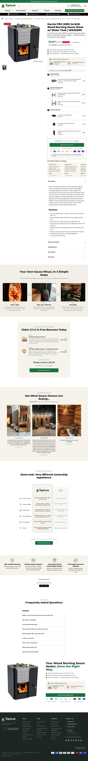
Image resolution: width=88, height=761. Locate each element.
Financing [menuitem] (58, 11)
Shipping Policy (55, 722)
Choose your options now (44, 370)
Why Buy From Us (41, 735)
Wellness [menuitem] (35, 11)
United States (80, 747)
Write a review (44, 586)
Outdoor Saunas (26, 722)
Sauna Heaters (9, 19)
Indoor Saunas (26, 724)
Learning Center (41, 722)
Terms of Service (19, 752)
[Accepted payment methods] (67, 151)
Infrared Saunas (26, 728)
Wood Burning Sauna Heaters (23, 19)
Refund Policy (54, 724)
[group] (66, 170)
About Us (39, 737)
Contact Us (54, 739)
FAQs (38, 724)
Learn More (60, 82)
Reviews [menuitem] (47, 11)
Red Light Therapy (27, 739)
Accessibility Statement (28, 752)
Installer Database (41, 732)
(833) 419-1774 (71, 721)
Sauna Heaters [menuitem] (21, 11)
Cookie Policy (11, 752)
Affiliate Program (55, 735)
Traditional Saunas (27, 726)
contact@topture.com (72, 724)
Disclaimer (37, 752)
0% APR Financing (56, 732)
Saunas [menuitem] (7, 11)
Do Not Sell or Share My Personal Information (11, 754)
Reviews (53, 737)
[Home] (2, 19)
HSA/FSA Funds (55, 726)
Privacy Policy (4, 752)
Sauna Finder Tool (41, 726)
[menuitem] (74, 10)
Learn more (76, 141)
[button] (66, 61)
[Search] (19, 6)
